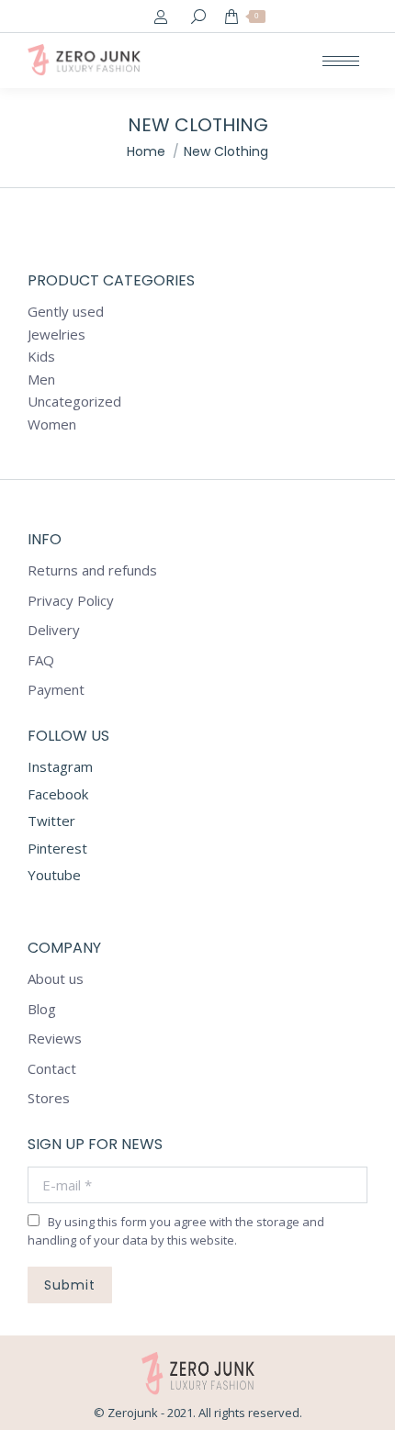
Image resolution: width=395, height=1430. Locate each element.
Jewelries (56, 334)
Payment (56, 689)
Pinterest (57, 848)
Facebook (58, 794)
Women (52, 424)
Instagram (60, 766)
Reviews (55, 1038)
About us (56, 979)
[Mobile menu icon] (340, 61)
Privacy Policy (71, 600)
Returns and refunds (92, 570)
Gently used (66, 311)
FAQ (41, 660)
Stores (49, 1098)
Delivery (54, 630)
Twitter (51, 820)
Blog (42, 1009)
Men (41, 379)
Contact (52, 1069)
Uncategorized (74, 401)
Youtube (54, 875)
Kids (41, 356)
